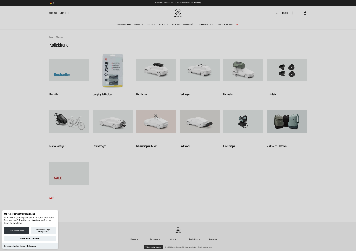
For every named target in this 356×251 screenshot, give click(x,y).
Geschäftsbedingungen (28, 245)
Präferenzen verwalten (30, 238)
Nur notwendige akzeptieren (43, 231)
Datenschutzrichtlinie (11, 245)
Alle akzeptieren (17, 231)
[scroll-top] (350, 245)
